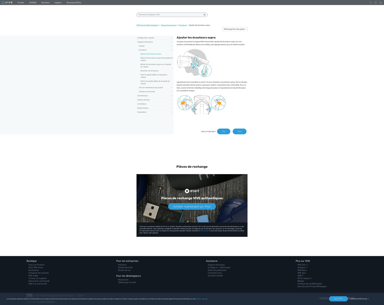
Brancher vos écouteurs (149, 71)
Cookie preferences (358, 298)
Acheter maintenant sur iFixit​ (192, 206)
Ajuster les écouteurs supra (150, 54)
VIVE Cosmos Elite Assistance (147, 25)
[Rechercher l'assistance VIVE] (203, 15)
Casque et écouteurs (168, 25)
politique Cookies (201, 299)
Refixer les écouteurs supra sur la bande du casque (155, 65)
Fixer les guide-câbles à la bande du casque (153, 76)
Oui (223, 131)
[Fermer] (370, 2)
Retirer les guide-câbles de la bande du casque (155, 82)
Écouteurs (183, 25)
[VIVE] (7, 2)
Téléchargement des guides (234, 29)
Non (239, 131)
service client (204, 231)
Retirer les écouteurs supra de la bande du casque (156, 59)
